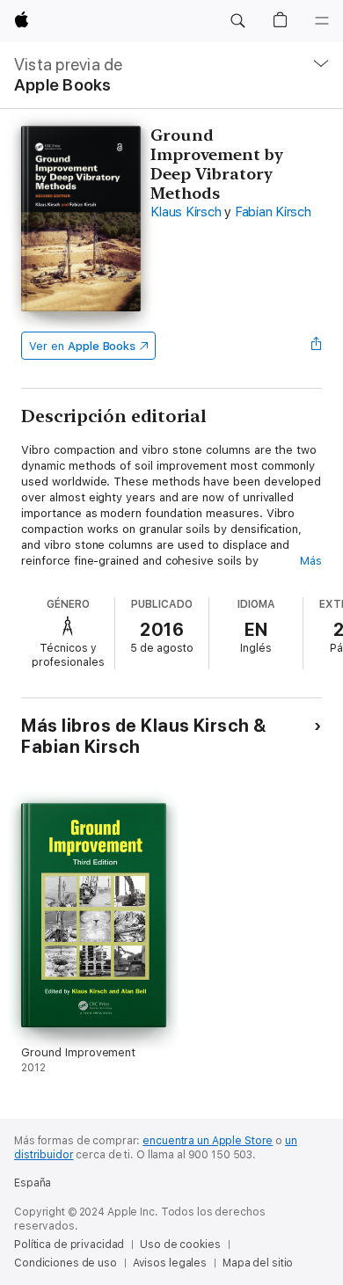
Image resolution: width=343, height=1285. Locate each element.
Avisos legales (170, 1263)
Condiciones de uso (65, 1263)
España (32, 1183)
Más (311, 560)
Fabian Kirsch (273, 212)
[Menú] (322, 21)
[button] (237, 21)
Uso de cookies (180, 1244)
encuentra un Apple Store (207, 1141)
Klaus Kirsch (185, 212)
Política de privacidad (69, 1244)
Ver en (82, 346)
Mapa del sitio (258, 1263)
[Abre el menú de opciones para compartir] (317, 346)
